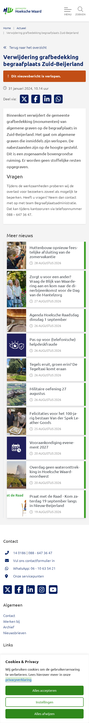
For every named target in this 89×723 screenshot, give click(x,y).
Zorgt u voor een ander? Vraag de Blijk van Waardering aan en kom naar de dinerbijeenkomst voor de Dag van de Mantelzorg (54, 285)
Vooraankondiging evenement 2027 (52, 444)
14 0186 (19, 552)
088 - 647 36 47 (40, 552)
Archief (8, 626)
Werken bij (11, 621)
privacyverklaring (18, 679)
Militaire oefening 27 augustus (48, 390)
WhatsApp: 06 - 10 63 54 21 (34, 568)
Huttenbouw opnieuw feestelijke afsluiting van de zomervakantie (54, 252)
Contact (9, 615)
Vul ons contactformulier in (34, 560)
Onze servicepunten (28, 576)
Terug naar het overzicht (27, 47)
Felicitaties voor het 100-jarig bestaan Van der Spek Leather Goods (54, 418)
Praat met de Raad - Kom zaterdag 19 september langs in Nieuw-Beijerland (54, 500)
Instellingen (44, 702)
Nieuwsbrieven (14, 632)
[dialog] (44, 688)
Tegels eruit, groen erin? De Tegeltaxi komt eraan (53, 366)
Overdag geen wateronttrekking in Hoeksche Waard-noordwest (54, 471)
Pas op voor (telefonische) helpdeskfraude (53, 341)
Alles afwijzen (44, 714)
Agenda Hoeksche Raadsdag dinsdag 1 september (54, 317)
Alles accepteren (44, 690)
